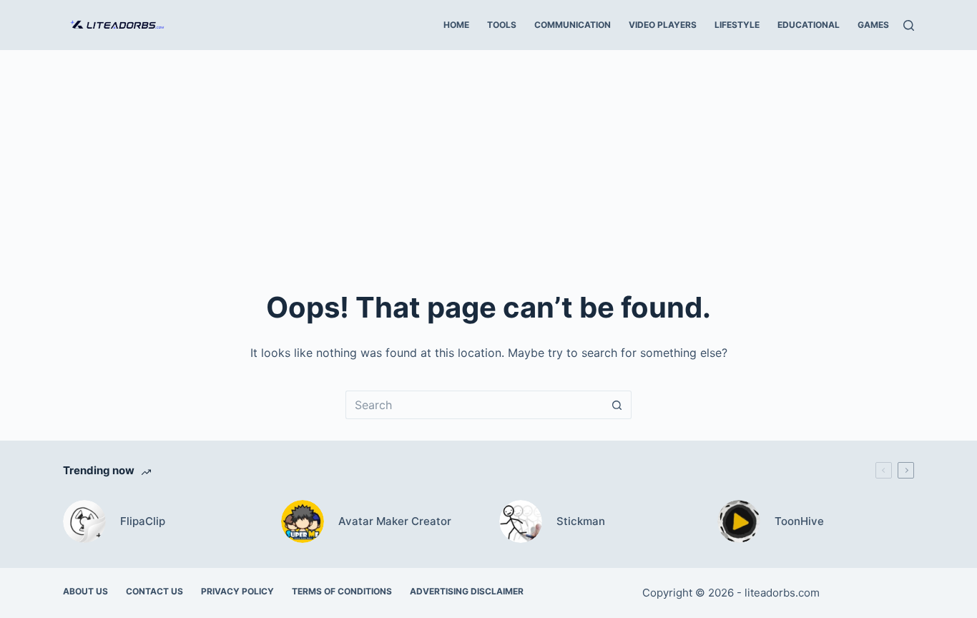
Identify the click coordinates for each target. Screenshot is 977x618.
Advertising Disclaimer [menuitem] (467, 591)
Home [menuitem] (456, 24)
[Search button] (617, 405)
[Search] (908, 25)
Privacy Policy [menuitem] (237, 591)
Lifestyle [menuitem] (737, 24)
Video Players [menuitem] (663, 24)
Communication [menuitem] (572, 24)
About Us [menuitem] (85, 591)
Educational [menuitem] (808, 24)
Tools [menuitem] (501, 24)
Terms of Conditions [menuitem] (342, 591)
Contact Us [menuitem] (154, 591)
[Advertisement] (488, 157)
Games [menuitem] (873, 24)
